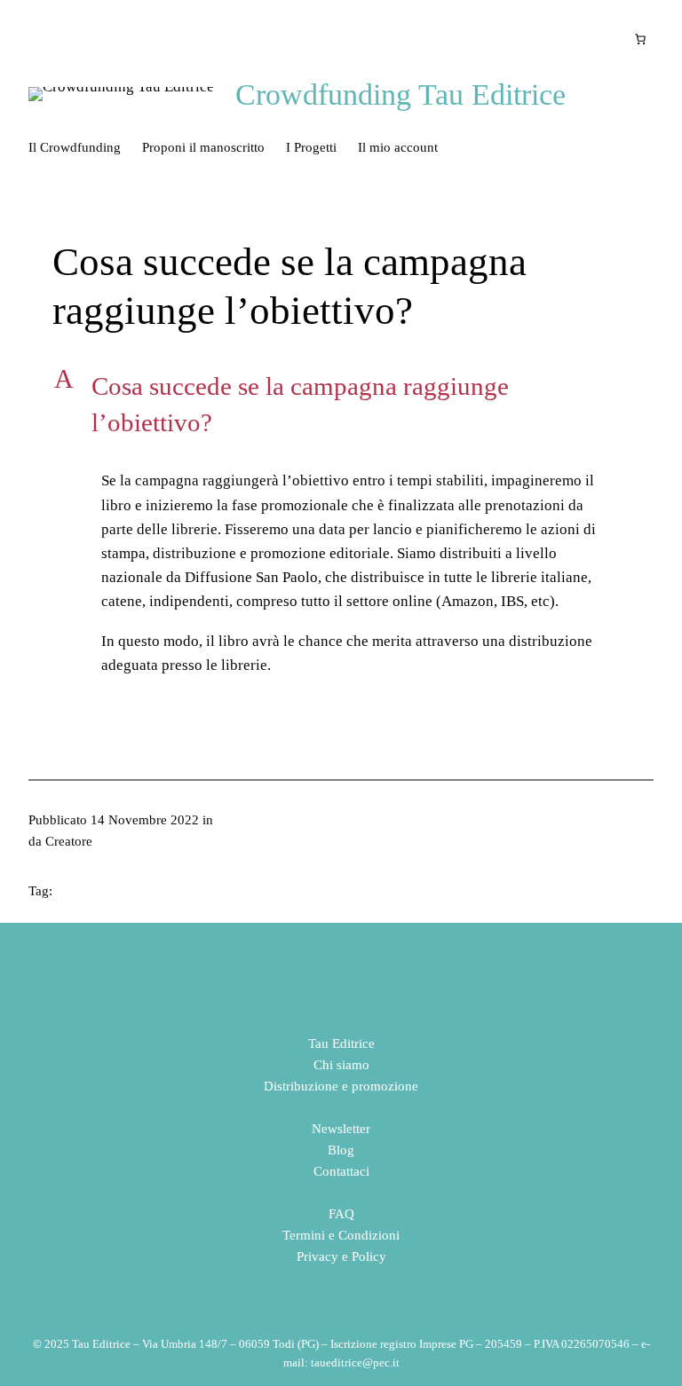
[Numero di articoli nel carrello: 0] (640, 39)
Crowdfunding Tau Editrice (400, 94)
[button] (341, 404)
